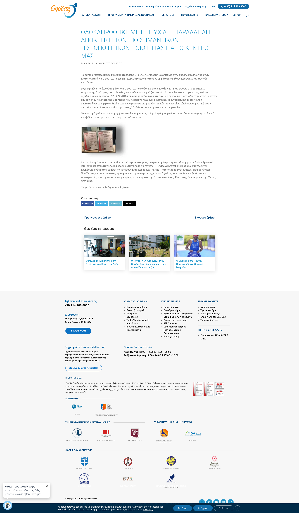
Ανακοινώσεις (207, 307)
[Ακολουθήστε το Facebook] (202, 502)
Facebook (89, 203)
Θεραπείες (132, 317)
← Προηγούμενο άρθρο (96, 217)
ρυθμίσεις (148, 509)
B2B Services (170, 323)
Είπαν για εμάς (171, 336)
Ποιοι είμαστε (171, 307)
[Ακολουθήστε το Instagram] (223, 502)
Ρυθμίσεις (224, 508)
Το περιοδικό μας (209, 320)
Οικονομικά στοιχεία (175, 326)
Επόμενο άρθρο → (206, 217)
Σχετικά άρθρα (208, 310)
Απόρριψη (203, 508)
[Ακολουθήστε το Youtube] (216, 502)
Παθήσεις (131, 313)
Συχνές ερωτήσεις (195, 6)
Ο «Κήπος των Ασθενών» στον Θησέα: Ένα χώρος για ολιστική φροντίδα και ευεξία (148, 264)
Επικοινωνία (136, 6)
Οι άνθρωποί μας (172, 310)
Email (131, 203)
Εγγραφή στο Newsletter (85, 368)
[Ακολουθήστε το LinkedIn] (209, 502)
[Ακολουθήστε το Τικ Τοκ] (231, 502)
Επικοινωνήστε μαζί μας (213, 317)
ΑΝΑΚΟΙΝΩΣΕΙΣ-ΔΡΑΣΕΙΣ (108, 63)
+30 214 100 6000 (77, 305)
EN (213, 6)
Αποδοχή (182, 508)
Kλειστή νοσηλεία (135, 310)
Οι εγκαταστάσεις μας (175, 320)
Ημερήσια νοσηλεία (136, 307)
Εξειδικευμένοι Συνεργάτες (178, 313)
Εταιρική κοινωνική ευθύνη (178, 317)
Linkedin (117, 203)
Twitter (103, 203)
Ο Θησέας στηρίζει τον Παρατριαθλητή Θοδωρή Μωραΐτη (189, 264)
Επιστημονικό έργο (210, 313)
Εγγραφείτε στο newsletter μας (164, 6)
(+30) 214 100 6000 (235, 6)
